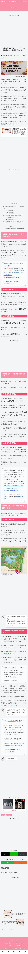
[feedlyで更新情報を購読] (7, 862)
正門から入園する (10, 226)
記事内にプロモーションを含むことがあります (13, 57)
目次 (12, 203)
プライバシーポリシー (20, 943)
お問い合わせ (20, 945)
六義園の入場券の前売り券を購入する (15, 228)
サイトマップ (7, 945)
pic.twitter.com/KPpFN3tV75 (14, 745)
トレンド (9, 815)
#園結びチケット (18, 725)
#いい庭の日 (11, 721)
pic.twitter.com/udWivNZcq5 (11, 277)
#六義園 (14, 270)
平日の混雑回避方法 (11, 217)
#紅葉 (18, 270)
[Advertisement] (14, 31)
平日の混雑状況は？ (11, 210)
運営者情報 (7, 943)
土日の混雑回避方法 (11, 219)
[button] (22, 854)
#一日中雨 (20, 486)
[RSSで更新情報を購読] (20, 862)
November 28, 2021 (9, 752)
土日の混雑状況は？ (11, 213)
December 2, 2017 (9, 283)
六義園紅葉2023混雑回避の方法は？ (13, 215)
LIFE (4, 815)
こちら (14, 705)
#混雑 (16, 486)
